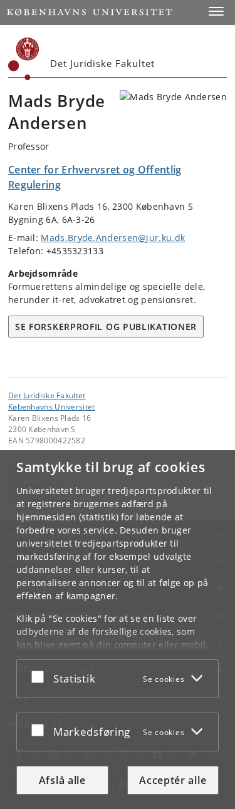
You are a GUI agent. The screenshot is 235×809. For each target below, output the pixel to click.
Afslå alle (62, 780)
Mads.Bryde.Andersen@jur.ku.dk (113, 238)
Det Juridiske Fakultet (47, 395)
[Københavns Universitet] (23, 59)
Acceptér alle (172, 780)
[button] (216, 11)
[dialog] (117, 629)
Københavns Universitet (51, 406)
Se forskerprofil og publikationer (106, 326)
